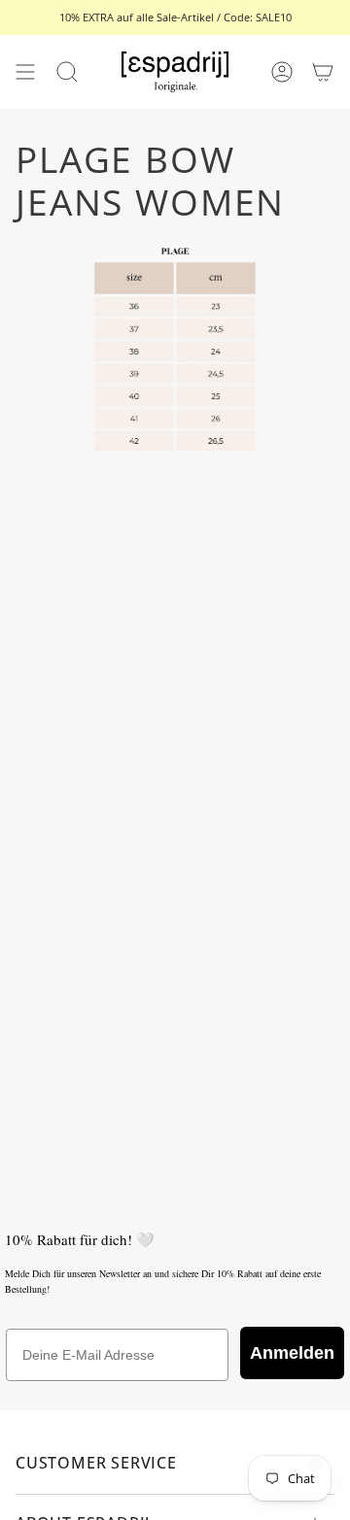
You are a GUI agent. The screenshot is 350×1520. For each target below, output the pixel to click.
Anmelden (292, 1353)
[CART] (322, 72)
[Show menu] (25, 72)
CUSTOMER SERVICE (96, 1462)
